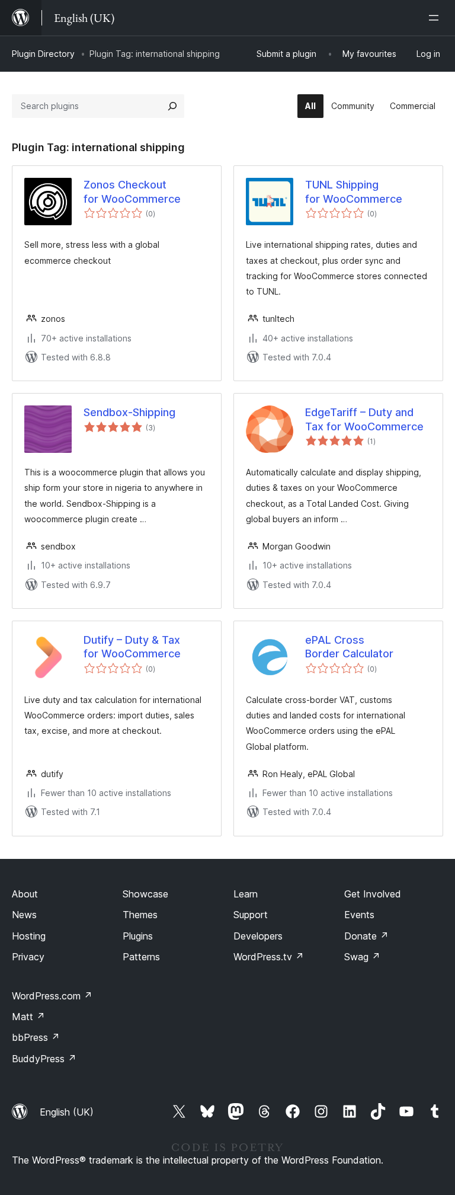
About (25, 894)
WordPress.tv (268, 957)
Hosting (29, 936)
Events (359, 915)
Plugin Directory (43, 54)
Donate (366, 936)
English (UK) (67, 1112)
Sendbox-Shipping (129, 412)
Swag (362, 957)
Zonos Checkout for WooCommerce (132, 191)
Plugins (138, 936)
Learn (245, 894)
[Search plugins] (172, 106)
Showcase (145, 894)
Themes (140, 915)
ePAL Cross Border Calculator (349, 647)
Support (250, 915)
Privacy (28, 957)
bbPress (36, 1037)
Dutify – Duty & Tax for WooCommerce (132, 647)
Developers (258, 936)
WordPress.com (52, 996)
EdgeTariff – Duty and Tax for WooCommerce (364, 419)
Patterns (141, 957)
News (24, 915)
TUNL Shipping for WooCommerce (353, 191)
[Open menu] (436, 18)
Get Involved (372, 894)
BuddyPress (44, 1059)
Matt (28, 1017)
